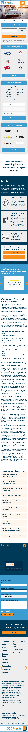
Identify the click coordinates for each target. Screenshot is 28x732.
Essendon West (15, 690)
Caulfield (4, 685)
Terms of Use (17, 653)
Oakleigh (4, 702)
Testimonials (6, 666)
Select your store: (6, 594)
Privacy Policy (22, 40)
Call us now (14, 252)
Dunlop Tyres (13, 715)
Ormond (18, 702)
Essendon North (6, 690)
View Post (10, 564)
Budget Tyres (5, 715)
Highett (19, 694)
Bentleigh (14, 683)
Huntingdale (12, 695)
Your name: (4, 583)
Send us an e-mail (14, 257)
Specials (5, 659)
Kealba (18, 695)
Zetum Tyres (15, 717)
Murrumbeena (12, 700)
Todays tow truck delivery (13, 562)
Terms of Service (6, 41)
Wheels (4, 651)
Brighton (20, 683)
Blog (14, 646)
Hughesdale (5, 695)
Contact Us (6, 669)
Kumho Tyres (21, 715)
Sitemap (5, 673)
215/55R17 (8, 94)
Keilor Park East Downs (8, 699)
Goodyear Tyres (15, 718)
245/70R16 (8, 91)
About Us (5, 663)
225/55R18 (20, 91)
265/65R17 (20, 93)
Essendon (18, 689)
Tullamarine (5, 706)
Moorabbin (5, 700)
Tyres (4, 647)
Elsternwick (12, 689)
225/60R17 (20, 94)
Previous (1, 283)
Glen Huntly (12, 692)
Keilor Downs (5, 697)
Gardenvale (5, 692)
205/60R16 (20, 89)
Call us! (14, 633)
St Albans (4, 704)
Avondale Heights (6, 683)
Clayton (11, 687)
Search (14, 36)
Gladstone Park (6, 694)
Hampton (13, 694)
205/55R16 (8, 89)
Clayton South (17, 687)
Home (4, 644)
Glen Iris (18, 692)
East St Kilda (5, 689)
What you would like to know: (9, 600)
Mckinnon (22, 699)
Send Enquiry (7, 614)
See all (14, 75)
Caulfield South (20, 685)
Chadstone (5, 687)
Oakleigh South (11, 702)
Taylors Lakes (20, 704)
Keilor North (13, 697)
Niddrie (19, 700)
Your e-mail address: (7, 588)
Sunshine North (12, 704)
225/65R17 (8, 93)
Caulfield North (11, 685)
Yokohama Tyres (6, 717)
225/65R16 (8, 96)
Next (26, 283)
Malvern (17, 699)
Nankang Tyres (6, 718)
